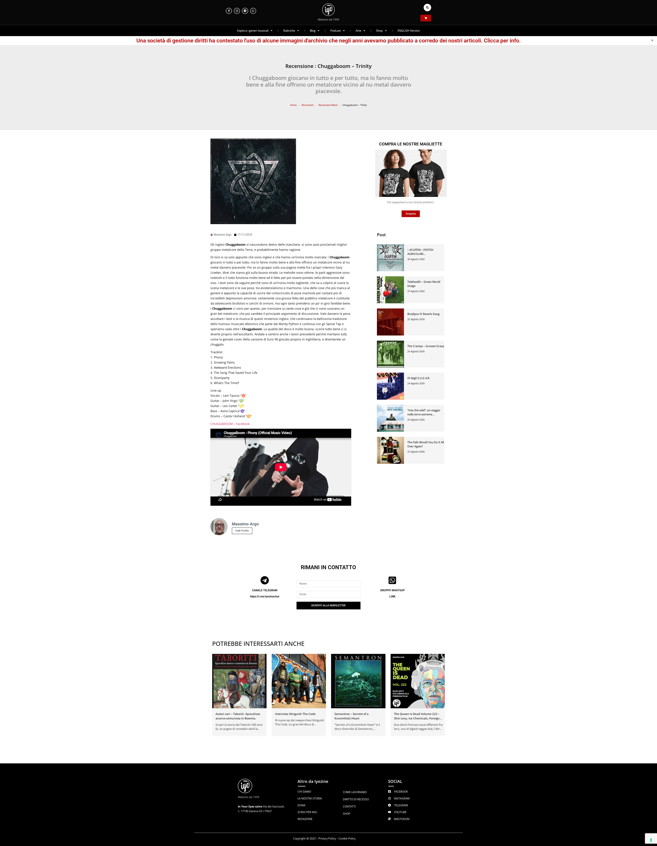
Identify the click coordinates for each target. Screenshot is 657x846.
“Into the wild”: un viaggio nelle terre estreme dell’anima (423, 414)
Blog (312, 31)
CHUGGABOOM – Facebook (230, 424)
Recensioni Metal (328, 105)
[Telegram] (245, 11)
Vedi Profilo (242, 530)
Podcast (335, 31)
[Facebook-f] (229, 11)
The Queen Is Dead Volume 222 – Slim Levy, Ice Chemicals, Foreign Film (417, 718)
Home (293, 105)
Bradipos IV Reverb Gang (423, 314)
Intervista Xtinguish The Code (295, 714)
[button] (427, 7)
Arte (358, 31)
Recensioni (308, 105)
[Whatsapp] (253, 11)
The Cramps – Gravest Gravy (425, 346)
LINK (392, 596)
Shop (379, 31)
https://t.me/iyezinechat (264, 596)
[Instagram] (237, 11)
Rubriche (289, 31)
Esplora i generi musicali (252, 31)
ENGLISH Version (409, 31)
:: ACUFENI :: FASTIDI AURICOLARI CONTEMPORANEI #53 (421, 254)
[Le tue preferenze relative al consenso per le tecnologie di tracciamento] (651, 840)
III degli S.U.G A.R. (418, 378)
